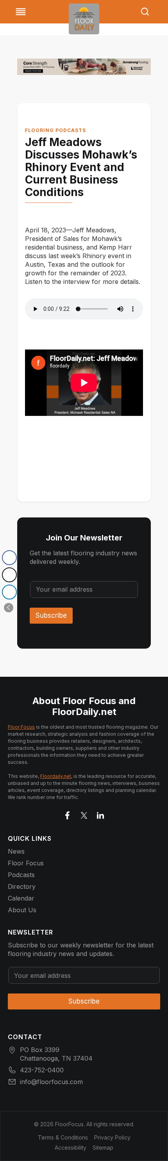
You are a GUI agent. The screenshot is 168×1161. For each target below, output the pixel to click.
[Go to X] (84, 813)
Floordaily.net (55, 776)
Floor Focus (21, 727)
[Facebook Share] (9, 557)
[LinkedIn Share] (9, 592)
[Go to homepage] (84, 19)
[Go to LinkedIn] (100, 813)
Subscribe (51, 615)
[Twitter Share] (9, 574)
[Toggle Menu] (21, 12)
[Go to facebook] (68, 813)
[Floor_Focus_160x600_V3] (84, 67)
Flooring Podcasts (55, 130)
